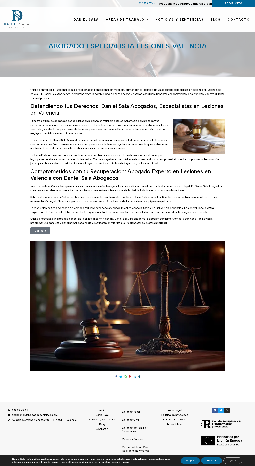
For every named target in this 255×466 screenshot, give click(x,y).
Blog (216, 19)
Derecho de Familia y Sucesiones (135, 429)
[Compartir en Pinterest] (129, 376)
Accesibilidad (174, 424)
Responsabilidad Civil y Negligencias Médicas (136, 448)
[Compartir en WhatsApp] (125, 376)
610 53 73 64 (148, 3)
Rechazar (211, 460)
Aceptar (190, 460)
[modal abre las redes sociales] (138, 376)
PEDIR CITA (234, 3)
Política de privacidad (174, 414)
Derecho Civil (130, 419)
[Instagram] (227, 410)
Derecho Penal (131, 411)
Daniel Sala (86, 19)
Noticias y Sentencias (179, 19)
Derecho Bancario (133, 439)
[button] (40, 230)
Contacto (239, 19)
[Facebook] (215, 410)
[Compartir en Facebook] (116, 376)
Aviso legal (175, 410)
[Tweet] (120, 376)
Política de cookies (175, 419)
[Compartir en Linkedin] (134, 376)
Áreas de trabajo (125, 19)
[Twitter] (221, 410)
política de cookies (49, 462)
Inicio (102, 410)
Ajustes (233, 460)
